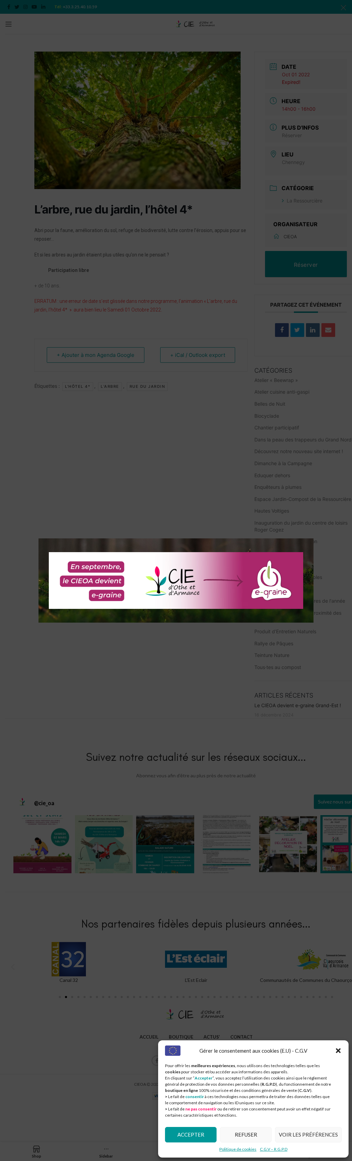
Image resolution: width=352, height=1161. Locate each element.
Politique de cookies (237, 1149)
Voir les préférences (308, 1134)
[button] (338, 1050)
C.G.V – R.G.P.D (273, 1149)
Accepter (190, 1134)
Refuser (246, 1134)
